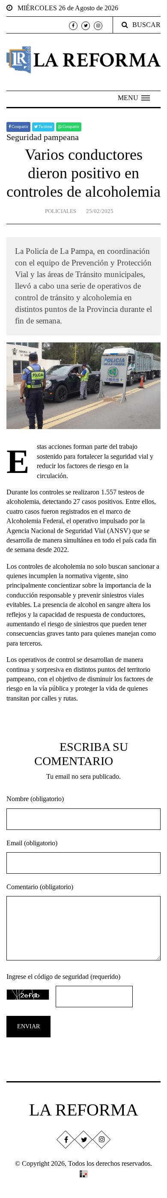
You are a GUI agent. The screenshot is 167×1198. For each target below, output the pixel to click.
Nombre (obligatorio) (35, 798)
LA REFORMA (83, 1109)
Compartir (19, 127)
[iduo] (83, 1173)
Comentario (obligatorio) (39, 886)
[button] (133, 98)
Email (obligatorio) (31, 843)
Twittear (45, 127)
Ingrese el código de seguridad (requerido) (63, 976)
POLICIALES (60, 211)
